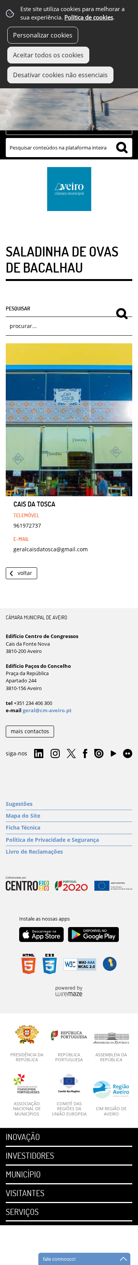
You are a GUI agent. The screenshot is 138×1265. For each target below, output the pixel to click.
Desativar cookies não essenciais (60, 75)
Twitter (71, 754)
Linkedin (38, 754)
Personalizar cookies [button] (42, 35)
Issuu (99, 754)
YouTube (113, 755)
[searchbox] (69, 147)
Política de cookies (88, 17)
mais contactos (30, 731)
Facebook (85, 754)
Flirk (127, 754)
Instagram (55, 754)
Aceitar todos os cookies (48, 55)
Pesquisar (18, 308)
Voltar (25, 572)
